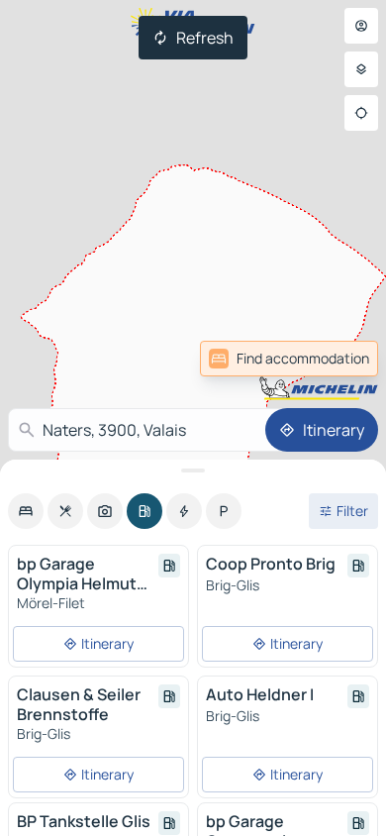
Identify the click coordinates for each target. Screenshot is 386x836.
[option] (26, 511)
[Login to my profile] (361, 26)
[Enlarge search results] (193, 470)
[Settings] (361, 69)
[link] (334, 358)
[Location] (361, 113)
